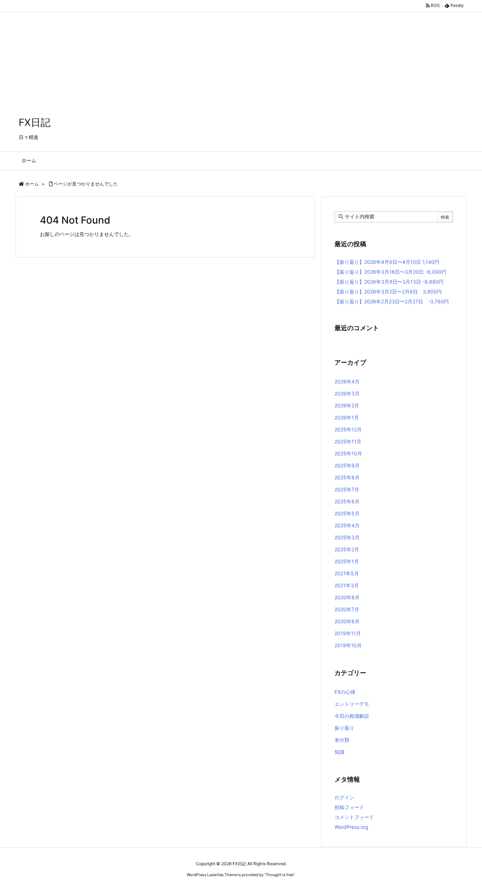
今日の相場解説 (352, 716)
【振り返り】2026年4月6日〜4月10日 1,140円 (387, 262)
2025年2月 (347, 549)
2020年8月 (347, 597)
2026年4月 (347, 381)
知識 (339, 752)
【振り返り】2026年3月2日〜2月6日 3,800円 (388, 292)
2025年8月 (347, 477)
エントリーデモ (352, 704)
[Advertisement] (211, 49)
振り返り (344, 728)
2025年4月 (347, 525)
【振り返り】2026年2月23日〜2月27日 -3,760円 (392, 301)
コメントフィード (354, 817)
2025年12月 (348, 429)
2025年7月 (347, 489)
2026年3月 (347, 393)
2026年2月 (347, 405)
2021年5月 (347, 573)
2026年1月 (347, 417)
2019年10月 (348, 645)
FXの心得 (345, 692)
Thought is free (279, 874)
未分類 (342, 740)
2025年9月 (347, 465)
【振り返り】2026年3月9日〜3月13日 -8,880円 (389, 282)
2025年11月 (348, 441)
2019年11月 (348, 633)
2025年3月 (347, 537)
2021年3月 (347, 585)
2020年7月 (347, 609)
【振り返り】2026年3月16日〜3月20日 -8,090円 (390, 272)
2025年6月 (347, 501)
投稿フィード (349, 807)
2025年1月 (347, 561)
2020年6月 (347, 621)
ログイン (344, 797)
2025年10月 (348, 453)
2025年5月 (347, 513)
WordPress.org (351, 827)
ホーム (32, 184)
